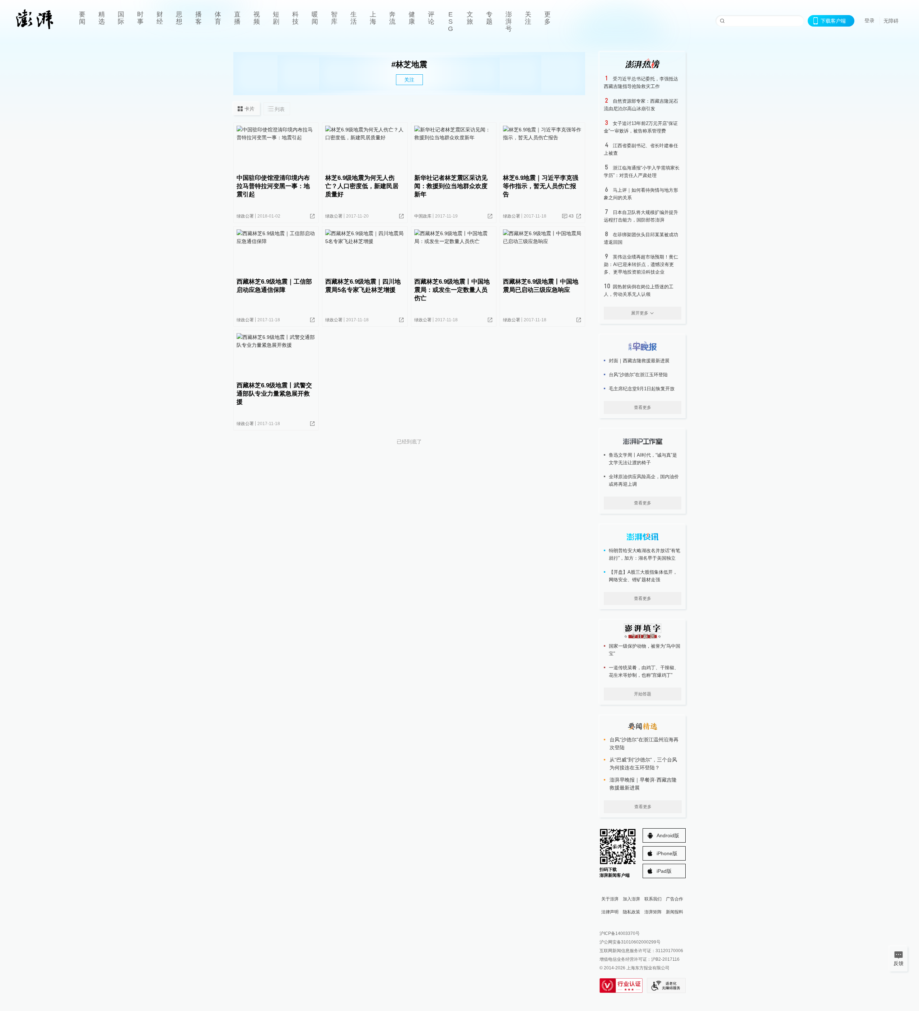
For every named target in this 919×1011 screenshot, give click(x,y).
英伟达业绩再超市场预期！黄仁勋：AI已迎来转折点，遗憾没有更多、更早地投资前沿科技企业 (641, 264)
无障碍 (891, 21)
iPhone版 (667, 853)
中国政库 (422, 216)
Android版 (668, 835)
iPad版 (664, 871)
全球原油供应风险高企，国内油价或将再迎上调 (644, 480)
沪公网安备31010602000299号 (630, 942)
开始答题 (642, 693)
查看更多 (642, 407)
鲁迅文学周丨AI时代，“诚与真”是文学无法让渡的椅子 (643, 458)
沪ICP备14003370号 (620, 933)
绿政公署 (245, 216)
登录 (869, 20)
